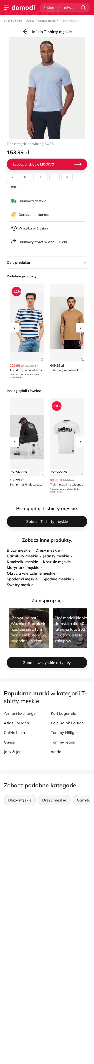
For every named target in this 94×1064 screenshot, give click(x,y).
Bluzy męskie (19, 550)
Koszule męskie (57, 561)
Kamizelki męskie (22, 561)
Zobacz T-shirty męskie (47, 521)
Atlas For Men (16, 723)
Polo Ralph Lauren (67, 723)
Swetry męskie (20, 584)
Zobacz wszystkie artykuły (47, 662)
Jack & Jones (15, 751)
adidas (57, 751)
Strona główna (13, 20)
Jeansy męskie (56, 556)
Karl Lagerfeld (63, 713)
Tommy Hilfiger (64, 732)
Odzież (30, 20)
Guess (9, 742)
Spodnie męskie (56, 579)
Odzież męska (47, 20)
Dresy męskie (47, 550)
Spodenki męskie (22, 579)
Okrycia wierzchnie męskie (31, 573)
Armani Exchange (20, 713)
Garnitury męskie (22, 556)
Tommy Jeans (63, 742)
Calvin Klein (14, 732)
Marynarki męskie (23, 567)
